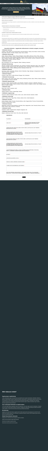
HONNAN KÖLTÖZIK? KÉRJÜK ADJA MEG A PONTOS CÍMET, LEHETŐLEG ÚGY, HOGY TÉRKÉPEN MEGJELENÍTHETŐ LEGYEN (22, 128)
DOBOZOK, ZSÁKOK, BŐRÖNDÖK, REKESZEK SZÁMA (15, 161)
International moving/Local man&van (42, 3)
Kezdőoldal (2, 3)
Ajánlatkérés (25, 3)
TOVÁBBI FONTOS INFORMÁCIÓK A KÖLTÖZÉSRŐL (15, 165)
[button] (16, 12)
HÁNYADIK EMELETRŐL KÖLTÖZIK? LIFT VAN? (33, 144)
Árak (29, 3)
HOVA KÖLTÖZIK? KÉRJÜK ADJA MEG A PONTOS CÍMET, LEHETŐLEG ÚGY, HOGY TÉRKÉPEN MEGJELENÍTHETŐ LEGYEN (22, 139)
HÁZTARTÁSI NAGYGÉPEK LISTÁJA (12, 158)
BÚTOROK (8, 154)
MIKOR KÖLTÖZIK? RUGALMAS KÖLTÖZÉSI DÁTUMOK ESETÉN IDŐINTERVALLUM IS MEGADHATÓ (32, 123)
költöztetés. (32, 18)
